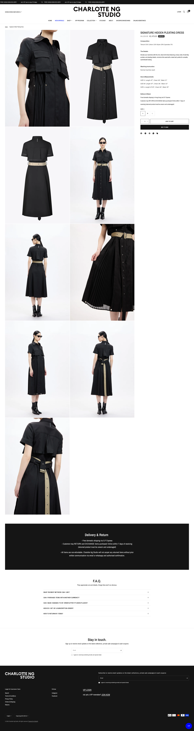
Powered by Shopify (33, 721)
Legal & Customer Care (12, 689)
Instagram (54, 693)
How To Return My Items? (53, 613)
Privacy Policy (9, 699)
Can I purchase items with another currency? (61, 597)
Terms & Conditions (10, 696)
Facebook (54, 696)
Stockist (103, 20)
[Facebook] (141, 133)
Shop (69, 20)
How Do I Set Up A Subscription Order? (58, 608)
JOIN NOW (106, 694)
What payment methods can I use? (56, 592)
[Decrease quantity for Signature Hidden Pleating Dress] (142, 121)
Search (7, 693)
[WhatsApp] (154, 133)
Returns (7, 705)
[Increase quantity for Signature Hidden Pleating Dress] (147, 121)
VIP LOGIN (87, 689)
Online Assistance (139, 20)
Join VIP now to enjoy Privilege (20, 2)
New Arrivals (59, 20)
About (111, 20)
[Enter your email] (121, 650)
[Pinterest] (150, 133)
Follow (54, 689)
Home (50, 20)
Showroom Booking (123, 20)
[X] (146, 133)
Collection (91, 20)
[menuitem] (50, 20)
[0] (187, 11)
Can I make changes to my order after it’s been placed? (65, 603)
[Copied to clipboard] (157, 133)
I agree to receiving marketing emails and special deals (87, 655)
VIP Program (79, 20)
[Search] (184, 11)
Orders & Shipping (10, 702)
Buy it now (164, 127)
